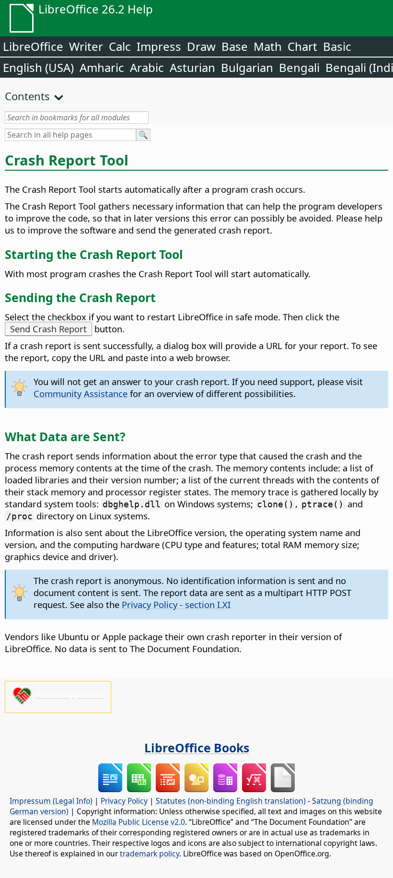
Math (268, 46)
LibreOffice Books (196, 747)
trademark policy (149, 853)
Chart (302, 46)
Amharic (102, 67)
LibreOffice (33, 46)
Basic (337, 46)
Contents (27, 96)
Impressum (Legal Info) (51, 801)
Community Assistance (80, 393)
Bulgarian (247, 67)
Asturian (192, 67)
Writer (86, 46)
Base (234, 46)
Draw (201, 46)
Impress (159, 46)
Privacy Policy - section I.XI (176, 604)
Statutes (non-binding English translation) (231, 801)
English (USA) (38, 67)
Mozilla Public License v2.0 (138, 822)
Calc (120, 46)
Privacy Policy (124, 801)
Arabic (147, 67)
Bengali (299, 67)
